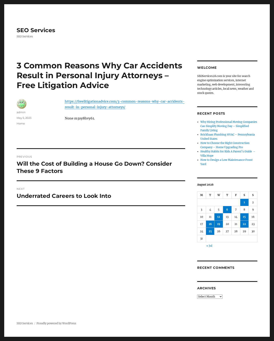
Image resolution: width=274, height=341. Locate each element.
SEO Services (36, 30)
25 (210, 231)
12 (218, 217)
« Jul (209, 246)
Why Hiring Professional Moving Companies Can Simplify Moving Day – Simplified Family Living (228, 126)
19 (218, 224)
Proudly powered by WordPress (56, 323)
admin (21, 112)
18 (210, 224)
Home (21, 123)
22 (244, 224)
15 (244, 217)
